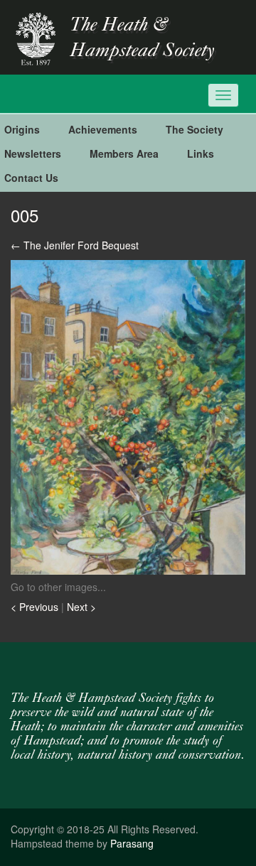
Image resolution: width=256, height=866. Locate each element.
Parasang (132, 843)
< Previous (36, 607)
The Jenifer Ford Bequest (75, 245)
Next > (81, 607)
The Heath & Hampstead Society (142, 38)
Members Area (124, 153)
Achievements (102, 129)
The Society (194, 129)
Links (200, 153)
